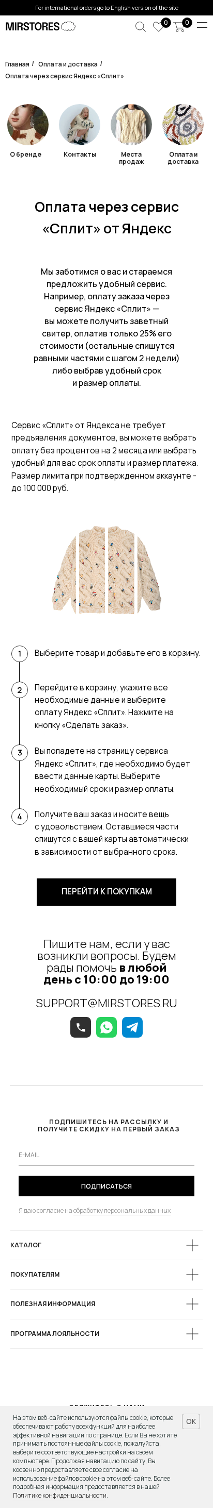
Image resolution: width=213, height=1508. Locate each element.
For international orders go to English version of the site (106, 7)
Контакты (80, 154)
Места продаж (131, 158)
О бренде (25, 154)
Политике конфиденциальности (59, 1495)
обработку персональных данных (122, 1210)
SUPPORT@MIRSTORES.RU (106, 1003)
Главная (17, 64)
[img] (183, 124)
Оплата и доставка (68, 64)
